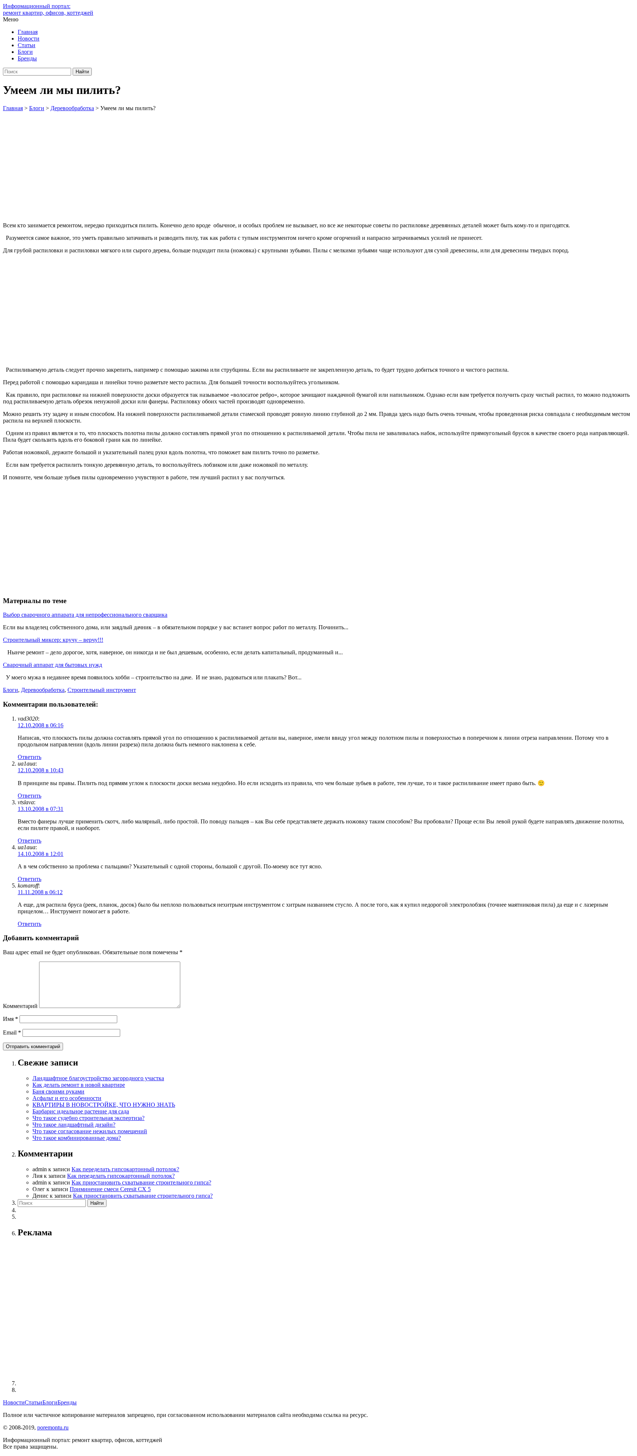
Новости (28, 38)
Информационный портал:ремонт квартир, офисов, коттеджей (48, 9)
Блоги (25, 52)
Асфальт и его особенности (66, 1098)
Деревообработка (43, 690)
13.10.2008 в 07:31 (40, 809)
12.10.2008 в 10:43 (40, 770)
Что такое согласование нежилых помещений (89, 1131)
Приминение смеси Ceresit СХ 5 (110, 1189)
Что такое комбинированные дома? (76, 1138)
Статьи (26, 45)
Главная (28, 32)
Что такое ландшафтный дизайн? (73, 1124)
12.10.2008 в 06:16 (40, 725)
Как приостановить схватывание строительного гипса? (141, 1182)
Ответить (29, 757)
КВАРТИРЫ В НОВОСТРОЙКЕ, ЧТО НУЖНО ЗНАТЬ (103, 1105)
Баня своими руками (58, 1091)
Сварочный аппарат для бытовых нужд (52, 665)
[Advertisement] (318, 166)
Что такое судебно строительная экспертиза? (88, 1118)
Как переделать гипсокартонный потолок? (125, 1169)
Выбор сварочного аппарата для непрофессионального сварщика (85, 615)
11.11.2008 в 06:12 (40, 892)
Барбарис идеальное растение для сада (80, 1111)
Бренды (27, 58)
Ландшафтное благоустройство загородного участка (98, 1078)
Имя (10, 1019)
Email (12, 1032)
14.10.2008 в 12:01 (40, 854)
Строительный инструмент (101, 690)
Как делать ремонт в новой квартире (78, 1085)
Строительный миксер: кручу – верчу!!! (53, 640)
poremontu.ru (53, 1427)
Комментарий (20, 1006)
